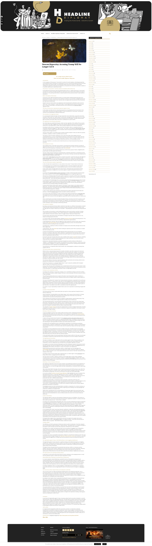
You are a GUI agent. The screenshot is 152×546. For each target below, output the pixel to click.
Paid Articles (66, 69)
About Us (43, 531)
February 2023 (91, 118)
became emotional (69, 218)
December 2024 (91, 77)
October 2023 (91, 103)
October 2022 (91, 124)
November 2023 (91, 101)
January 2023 (91, 120)
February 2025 (91, 73)
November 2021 (91, 142)
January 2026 (91, 54)
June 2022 (90, 131)
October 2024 (91, 80)
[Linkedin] (2, 24)
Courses (51, 531)
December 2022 (91, 122)
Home (42, 33)
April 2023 (90, 114)
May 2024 (90, 90)
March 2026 (91, 50)
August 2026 (91, 41)
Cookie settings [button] (97, 544)
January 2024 (91, 97)
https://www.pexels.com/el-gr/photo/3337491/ (69, 515)
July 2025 (90, 63)
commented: (67, 148)
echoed (74, 236)
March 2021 (91, 158)
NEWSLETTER (65, 532)
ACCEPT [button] (104, 544)
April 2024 (90, 92)
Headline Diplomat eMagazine (58, 33)
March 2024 (91, 93)
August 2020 (91, 171)
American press (81, 313)
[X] (2, 19)
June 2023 (90, 110)
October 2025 (91, 60)
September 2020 (92, 169)
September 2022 (92, 125)
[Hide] (1, 26)
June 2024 (90, 88)
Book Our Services (54, 529)
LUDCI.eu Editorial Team (48, 69)
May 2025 (90, 67)
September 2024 (92, 82)
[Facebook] (2, 16)
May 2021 (90, 154)
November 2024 (91, 78)
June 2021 (90, 152)
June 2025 (90, 65)
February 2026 (91, 52)
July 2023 (90, 109)
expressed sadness (52, 222)
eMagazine (43, 533)
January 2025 (91, 75)
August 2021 (91, 148)
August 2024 (91, 84)
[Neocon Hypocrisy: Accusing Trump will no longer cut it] (64, 62)
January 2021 (91, 161)
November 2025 (91, 58)
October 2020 (91, 167)
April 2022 (90, 135)
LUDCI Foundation (54, 533)
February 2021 (91, 159)
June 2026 (90, 44)
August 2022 (91, 127)
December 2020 (91, 163)
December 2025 (91, 56)
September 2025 (92, 61)
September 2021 (92, 146)
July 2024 (90, 86)
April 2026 (90, 48)
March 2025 (91, 71)
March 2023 (91, 116)
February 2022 (91, 139)
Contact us (82, 33)
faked (55, 228)
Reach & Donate (53, 535)
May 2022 (90, 133)
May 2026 (90, 46)
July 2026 (90, 43)
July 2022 (90, 129)
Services (42, 535)
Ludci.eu (48, 33)
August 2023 (91, 107)
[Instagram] (2, 21)
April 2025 (90, 69)
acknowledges (46, 349)
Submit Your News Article (72, 33)
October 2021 (91, 144)
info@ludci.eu (73, 537)
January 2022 (91, 141)
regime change (53, 306)
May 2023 (90, 112)
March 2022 (91, 137)
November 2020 (91, 165)
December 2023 (91, 99)
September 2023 (92, 105)
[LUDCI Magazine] (76, 16)
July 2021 (90, 150)
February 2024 (91, 95)
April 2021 (90, 156)
